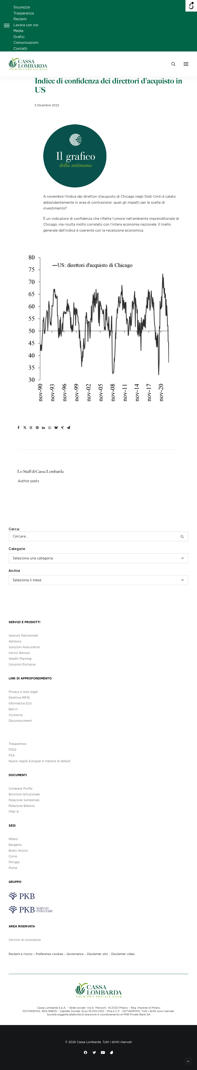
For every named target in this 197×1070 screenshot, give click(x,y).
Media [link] (18, 31)
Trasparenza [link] (23, 13)
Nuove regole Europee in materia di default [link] (39, 761)
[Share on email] (68, 428)
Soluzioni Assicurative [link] (24, 647)
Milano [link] (13, 839)
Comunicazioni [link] (25, 42)
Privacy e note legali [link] (23, 692)
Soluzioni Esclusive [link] (22, 664)
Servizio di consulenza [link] (25, 940)
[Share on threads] (31, 428)
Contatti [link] (20, 48)
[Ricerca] (98, 536)
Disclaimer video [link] (123, 954)
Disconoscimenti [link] (20, 720)
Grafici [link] (19, 37)
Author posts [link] (28, 481)
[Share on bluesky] (56, 428)
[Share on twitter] (25, 428)
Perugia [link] (14, 862)
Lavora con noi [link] (25, 25)
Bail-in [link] (13, 709)
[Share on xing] (62, 428)
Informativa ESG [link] (20, 703)
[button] (186, 63)
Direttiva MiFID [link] (19, 697)
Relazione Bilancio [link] (22, 806)
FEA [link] (12, 755)
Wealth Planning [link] (20, 658)
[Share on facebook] (18, 428)
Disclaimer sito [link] (97, 954)
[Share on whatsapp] (50, 428)
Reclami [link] (20, 19)
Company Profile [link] (20, 788)
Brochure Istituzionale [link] (24, 794)
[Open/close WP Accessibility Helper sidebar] (191, 6)
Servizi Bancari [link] (19, 653)
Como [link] (13, 856)
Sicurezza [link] (21, 7)
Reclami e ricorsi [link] (20, 954)
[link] (28, 64)
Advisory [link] (15, 641)
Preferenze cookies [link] (49, 954)
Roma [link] (13, 868)
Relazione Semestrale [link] (24, 800)
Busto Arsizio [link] (18, 850)
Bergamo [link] (15, 845)
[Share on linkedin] (43, 428)
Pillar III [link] (14, 811)
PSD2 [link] (12, 749)
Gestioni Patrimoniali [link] (23, 635)
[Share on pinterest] (37, 428)
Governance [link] (75, 954)
